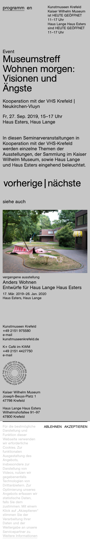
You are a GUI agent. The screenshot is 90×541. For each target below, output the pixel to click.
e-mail (7, 335)
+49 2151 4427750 (17, 351)
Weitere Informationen (20, 536)
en (29, 8)
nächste (64, 183)
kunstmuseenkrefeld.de (21, 339)
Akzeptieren (75, 427)
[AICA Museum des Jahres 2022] (45, 373)
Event (8, 52)
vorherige (22, 183)
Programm (13, 8)
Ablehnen (53, 427)
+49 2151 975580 (16, 331)
